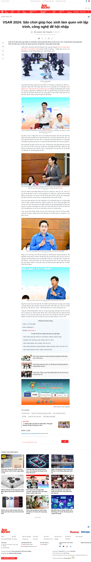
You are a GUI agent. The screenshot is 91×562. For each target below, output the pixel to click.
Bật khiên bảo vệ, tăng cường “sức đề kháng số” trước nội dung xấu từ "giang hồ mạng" (62, 511)
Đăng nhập (24, 433)
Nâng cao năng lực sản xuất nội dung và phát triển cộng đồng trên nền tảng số (61, 491)
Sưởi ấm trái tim (58, 536)
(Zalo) (31, 544)
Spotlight (76, 11)
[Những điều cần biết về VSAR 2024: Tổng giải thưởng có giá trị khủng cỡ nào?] (64, 424)
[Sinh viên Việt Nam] (85, 532)
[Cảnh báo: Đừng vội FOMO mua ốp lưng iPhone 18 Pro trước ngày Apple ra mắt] (12, 461)
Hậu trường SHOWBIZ (43, 12)
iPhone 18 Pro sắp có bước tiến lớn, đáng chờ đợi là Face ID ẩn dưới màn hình (12, 511)
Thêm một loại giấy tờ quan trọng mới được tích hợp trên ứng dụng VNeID (36, 511)
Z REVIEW (70, 12)
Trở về (2, 58)
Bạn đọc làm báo (9, 558)
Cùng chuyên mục (9, 452)
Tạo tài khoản (33, 433)
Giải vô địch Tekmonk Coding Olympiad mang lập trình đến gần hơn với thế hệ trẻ (50, 357)
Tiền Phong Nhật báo (48, 1)
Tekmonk (60, 188)
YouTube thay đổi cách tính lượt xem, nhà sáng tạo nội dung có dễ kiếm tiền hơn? (36, 471)
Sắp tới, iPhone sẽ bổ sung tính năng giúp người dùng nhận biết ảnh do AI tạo (12, 491)
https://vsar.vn (32, 330)
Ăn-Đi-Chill (54, 12)
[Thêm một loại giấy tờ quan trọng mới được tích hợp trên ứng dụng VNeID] (37, 502)
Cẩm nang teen (79, 536)
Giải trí (19, 12)
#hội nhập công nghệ (49, 416)
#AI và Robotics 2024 (59, 413)
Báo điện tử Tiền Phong (45, 6)
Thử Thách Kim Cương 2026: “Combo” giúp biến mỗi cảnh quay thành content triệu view (36, 491)
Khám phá (12, 12)
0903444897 (44, 544)
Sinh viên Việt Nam (61, 1)
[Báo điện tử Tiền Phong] (74, 532)
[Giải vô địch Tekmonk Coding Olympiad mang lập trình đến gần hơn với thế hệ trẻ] (26, 358)
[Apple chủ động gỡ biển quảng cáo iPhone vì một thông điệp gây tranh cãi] (62, 461)
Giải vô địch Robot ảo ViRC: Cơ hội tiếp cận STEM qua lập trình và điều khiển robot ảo (50, 365)
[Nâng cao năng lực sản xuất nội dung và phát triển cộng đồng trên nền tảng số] (62, 481)
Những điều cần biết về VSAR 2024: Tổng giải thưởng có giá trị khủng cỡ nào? (37, 424)
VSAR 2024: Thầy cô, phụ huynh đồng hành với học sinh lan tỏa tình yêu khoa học (50, 373)
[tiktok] (67, 546)
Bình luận (2, 54)
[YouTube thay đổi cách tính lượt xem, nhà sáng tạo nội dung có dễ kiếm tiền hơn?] (37, 461)
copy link (45, 38)
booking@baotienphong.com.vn (30, 546)
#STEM (24, 416)
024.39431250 (6, 547)
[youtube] (89, 1)
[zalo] (71, 546)
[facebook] (86, 1)
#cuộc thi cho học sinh (34, 416)
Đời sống (6, 12)
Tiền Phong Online (35, 1)
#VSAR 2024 (25, 413)
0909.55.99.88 (26, 544)
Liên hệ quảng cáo (26, 542)
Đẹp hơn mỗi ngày (33, 12)
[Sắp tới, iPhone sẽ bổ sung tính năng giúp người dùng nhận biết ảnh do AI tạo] (12, 481)
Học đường (24, 12)
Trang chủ (2, 12)
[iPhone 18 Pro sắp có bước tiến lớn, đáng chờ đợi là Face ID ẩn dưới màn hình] (12, 502)
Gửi (65, 441)
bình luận (52, 38)
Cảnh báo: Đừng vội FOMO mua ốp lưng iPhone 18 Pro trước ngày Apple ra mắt (12, 471)
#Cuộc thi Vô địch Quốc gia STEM (41, 413)
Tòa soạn (3, 542)
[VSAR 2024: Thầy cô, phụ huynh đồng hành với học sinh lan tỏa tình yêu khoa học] (26, 374)
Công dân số (6, 16)
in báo (48, 38)
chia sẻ (39, 38)
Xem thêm (89, 12)
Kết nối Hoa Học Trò (48, 539)
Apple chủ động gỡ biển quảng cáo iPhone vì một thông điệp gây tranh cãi (62, 471)
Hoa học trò (5, 531)
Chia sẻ (2, 46)
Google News (89, 17)
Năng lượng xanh (44, 88)
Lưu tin (2, 50)
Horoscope (83, 11)
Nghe (2, 42)
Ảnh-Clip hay (62, 12)
